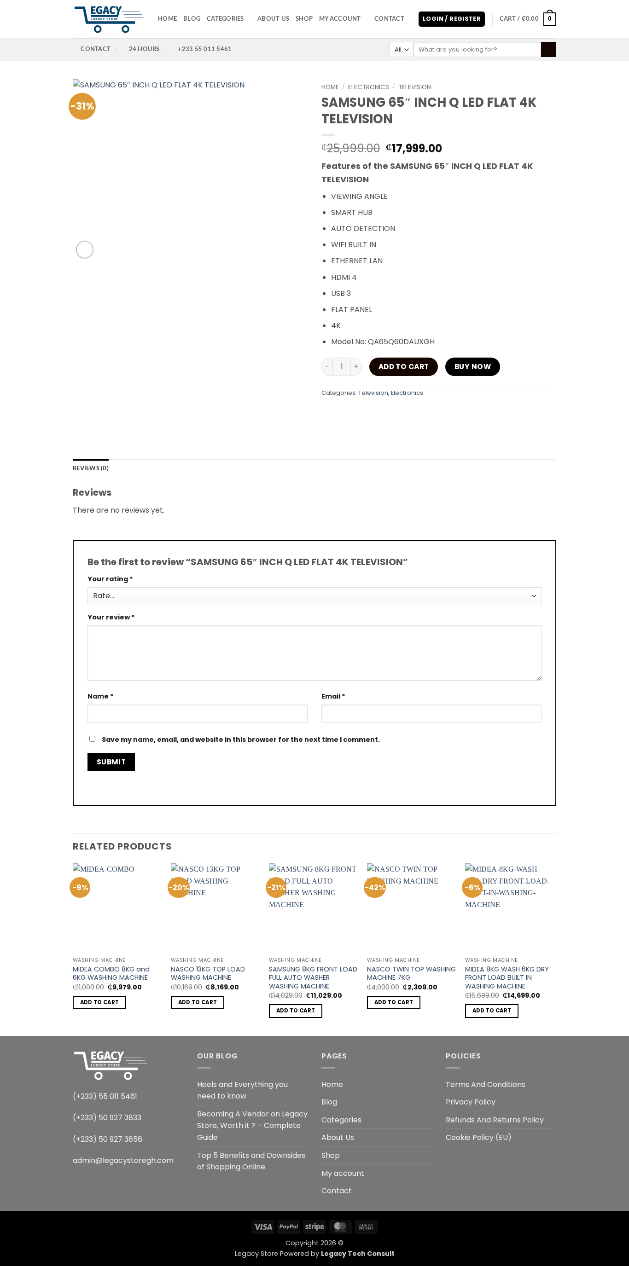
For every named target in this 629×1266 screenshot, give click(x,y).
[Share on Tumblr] (429, 413)
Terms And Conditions (485, 1084)
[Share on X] (346, 413)
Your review (111, 617)
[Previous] (73, 948)
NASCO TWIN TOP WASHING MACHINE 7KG (411, 973)
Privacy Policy (470, 1102)
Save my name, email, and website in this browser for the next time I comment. (241, 739)
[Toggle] (426, 1119)
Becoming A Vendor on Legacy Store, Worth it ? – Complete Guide (252, 1126)
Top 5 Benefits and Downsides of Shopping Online (251, 1161)
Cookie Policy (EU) (479, 1137)
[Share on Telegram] (446, 413)
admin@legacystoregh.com (123, 1160)
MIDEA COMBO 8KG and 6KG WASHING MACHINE (111, 973)
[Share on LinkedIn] (412, 413)
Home (167, 19)
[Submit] (548, 50)
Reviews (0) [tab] (91, 468)
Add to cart (404, 366)
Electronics (368, 87)
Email (333, 696)
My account (340, 19)
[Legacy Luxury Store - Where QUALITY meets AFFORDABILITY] (108, 19)
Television (414, 87)
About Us (273, 19)
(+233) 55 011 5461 (105, 1096)
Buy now (472, 366)
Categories (225, 19)
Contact (389, 19)
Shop (304, 19)
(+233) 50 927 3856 (107, 1139)
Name (100, 696)
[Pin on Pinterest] (396, 413)
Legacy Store (256, 1253)
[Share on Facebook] (330, 413)
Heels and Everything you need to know (242, 1090)
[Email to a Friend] (379, 413)
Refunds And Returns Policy (495, 1120)
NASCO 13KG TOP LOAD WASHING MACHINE (208, 973)
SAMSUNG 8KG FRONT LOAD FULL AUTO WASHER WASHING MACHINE (313, 978)
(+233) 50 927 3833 (107, 1117)
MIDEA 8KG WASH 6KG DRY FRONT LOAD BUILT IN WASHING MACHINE (507, 978)
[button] (452, 19)
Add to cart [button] (99, 1002)
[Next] (553, 948)
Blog (191, 19)
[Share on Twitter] (363, 413)
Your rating (110, 579)
